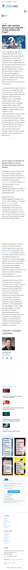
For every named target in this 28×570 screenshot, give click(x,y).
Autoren (6, 544)
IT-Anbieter (6, 542)
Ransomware (8, 203)
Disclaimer (6, 527)
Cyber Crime (7, 330)
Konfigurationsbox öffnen (16, 559)
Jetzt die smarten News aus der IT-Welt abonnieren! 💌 (13, 484)
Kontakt (6, 518)
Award (5, 538)
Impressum (6, 525)
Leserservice (7, 537)
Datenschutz (7, 522)
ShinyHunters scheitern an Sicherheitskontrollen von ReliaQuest (7, 467)
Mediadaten (6, 534)
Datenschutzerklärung (11, 502)
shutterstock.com (11, 563)
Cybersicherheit (6, 252)
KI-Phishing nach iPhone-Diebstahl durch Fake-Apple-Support (19, 467)
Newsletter (6, 540)
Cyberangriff (17, 330)
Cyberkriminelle (6, 182)
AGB (5, 523)
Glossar (6, 535)
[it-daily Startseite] (12, 6)
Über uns (6, 520)
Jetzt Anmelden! (14, 491)
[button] (4, 16)
